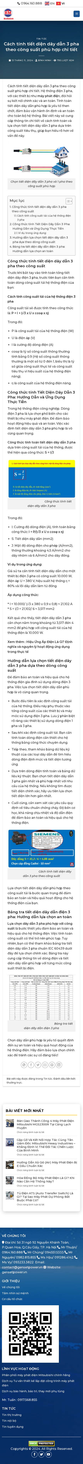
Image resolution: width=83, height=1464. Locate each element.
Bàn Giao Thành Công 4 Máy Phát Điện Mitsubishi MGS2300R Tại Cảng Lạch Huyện (45, 1124)
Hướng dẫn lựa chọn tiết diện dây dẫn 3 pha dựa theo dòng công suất (40, 240)
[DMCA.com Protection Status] (42, 1443)
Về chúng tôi (11, 1287)
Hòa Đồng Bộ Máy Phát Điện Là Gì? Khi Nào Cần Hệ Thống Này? (45, 1179)
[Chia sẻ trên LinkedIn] (59, 1065)
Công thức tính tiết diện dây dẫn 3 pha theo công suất (39, 209)
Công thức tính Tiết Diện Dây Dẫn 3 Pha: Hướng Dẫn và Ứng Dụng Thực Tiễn (41, 226)
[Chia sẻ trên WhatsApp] (24, 1065)
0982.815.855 (26, 1257)
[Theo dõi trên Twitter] (41, 1454)
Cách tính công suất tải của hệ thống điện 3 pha (44, 217)
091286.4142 (64, 1257)
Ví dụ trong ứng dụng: (32, 232)
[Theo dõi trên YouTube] (48, 1454)
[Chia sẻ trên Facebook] (31, 1065)
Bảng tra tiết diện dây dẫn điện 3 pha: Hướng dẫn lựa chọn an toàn (39, 249)
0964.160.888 (12, 1252)
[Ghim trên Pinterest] (52, 1065)
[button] (77, 14)
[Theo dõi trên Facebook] (34, 1454)
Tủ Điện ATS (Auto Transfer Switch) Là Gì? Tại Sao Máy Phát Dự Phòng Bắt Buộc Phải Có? (45, 1197)
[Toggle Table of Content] (67, 201)
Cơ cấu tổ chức (12, 1299)
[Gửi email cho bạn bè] (45, 1065)
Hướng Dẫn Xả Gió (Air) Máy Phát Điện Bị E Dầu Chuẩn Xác (47, 1164)
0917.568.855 (27, 1400)
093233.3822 (23, 1262)
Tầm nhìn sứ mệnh (15, 1293)
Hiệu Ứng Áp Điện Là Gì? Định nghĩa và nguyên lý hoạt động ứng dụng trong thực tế (40, 647)
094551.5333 (54, 1252)
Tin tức (41, 38)
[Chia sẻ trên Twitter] (38, 1065)
